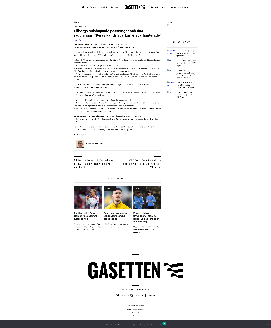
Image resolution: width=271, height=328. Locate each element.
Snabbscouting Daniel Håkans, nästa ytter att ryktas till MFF (85, 216)
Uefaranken (115, 7)
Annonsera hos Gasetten (135, 309)
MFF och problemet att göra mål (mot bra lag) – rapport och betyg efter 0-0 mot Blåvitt (93, 164)
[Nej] (268, 324)
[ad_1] (182, 25)
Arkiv (164, 7)
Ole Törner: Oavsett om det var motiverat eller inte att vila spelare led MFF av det (141, 164)
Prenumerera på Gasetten (179, 7)
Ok (164, 324)
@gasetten (125, 295)
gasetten (152, 295)
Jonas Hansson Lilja (94, 143)
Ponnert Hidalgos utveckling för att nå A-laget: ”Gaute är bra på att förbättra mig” (146, 217)
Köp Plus (135, 316)
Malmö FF (103, 7)
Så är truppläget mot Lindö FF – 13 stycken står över (185, 94)
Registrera (135, 312)
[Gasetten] (135, 7)
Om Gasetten (91, 7)
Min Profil (154, 7)
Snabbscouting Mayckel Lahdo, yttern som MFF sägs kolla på (116, 216)
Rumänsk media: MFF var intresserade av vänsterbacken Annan (185, 84)
